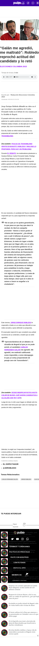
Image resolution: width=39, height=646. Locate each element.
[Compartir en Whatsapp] (32, 2)
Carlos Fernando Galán (10, 479)
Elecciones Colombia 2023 (13, 66)
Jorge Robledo (26, 479)
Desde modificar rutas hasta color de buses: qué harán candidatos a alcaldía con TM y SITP (19, 395)
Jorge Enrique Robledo (21, 322)
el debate (11, 153)
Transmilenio (7, 136)
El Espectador (10, 464)
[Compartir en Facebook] (23, 2)
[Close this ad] (37, 635)
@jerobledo (9, 468)
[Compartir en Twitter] (28, 2)
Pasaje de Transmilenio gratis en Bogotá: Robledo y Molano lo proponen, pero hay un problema (18, 146)
